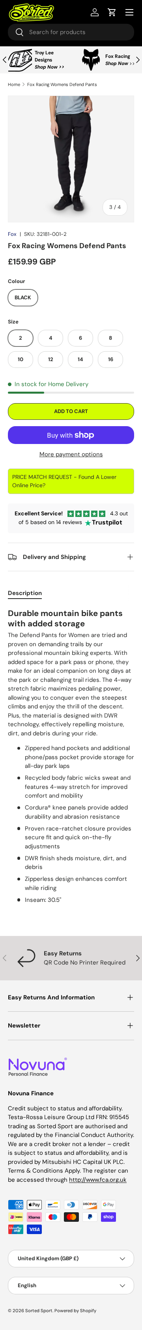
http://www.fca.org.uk (98, 1180)
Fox (12, 234)
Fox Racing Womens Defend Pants (62, 84)
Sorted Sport (38, 1310)
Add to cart (71, 411)
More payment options (71, 454)
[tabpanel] (71, 759)
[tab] (25, 593)
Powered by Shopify (75, 1310)
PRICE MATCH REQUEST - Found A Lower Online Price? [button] (64, 481)
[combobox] (71, 32)
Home (14, 84)
